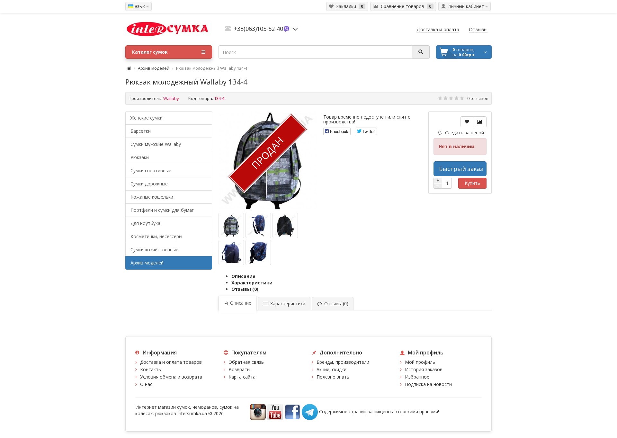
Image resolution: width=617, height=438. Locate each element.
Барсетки (140, 131)
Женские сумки (146, 118)
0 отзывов (477, 98)
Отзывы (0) (244, 289)
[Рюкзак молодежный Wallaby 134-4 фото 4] (258, 252)
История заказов (424, 369)
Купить (472, 183)
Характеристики (252, 283)
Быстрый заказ (461, 169)
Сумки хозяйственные (154, 249)
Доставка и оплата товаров (171, 362)
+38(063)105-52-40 (258, 28)
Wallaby (171, 98)
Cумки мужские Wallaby (155, 144)
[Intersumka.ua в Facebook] (292, 411)
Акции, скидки (331, 369)
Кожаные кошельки (151, 197)
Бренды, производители (343, 362)
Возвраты (239, 369)
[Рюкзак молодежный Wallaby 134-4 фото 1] (258, 225)
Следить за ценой (464, 133)
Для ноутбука (145, 223)
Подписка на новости (428, 384)
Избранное (417, 377)
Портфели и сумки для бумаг (162, 210)
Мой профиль (420, 362)
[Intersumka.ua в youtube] (275, 411)
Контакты (151, 369)
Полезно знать (333, 377)
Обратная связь (246, 362)
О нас (146, 384)
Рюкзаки (139, 157)
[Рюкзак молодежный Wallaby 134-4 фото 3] (231, 252)
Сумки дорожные (149, 184)
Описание (243, 276)
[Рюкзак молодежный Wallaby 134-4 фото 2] (285, 225)
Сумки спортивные (150, 170)
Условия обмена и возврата (171, 377)
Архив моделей (153, 68)
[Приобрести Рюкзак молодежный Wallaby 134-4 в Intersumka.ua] (231, 225)
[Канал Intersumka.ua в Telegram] (310, 411)
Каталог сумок (150, 52)
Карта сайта (241, 377)
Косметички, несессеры (156, 236)
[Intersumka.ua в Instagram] (258, 411)
